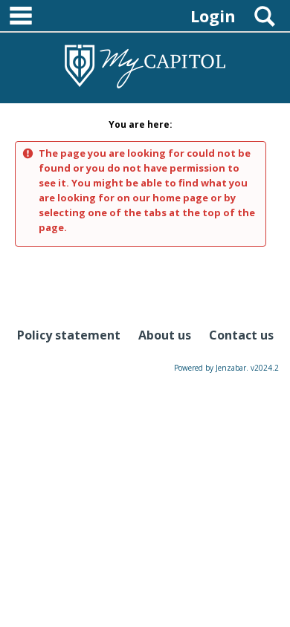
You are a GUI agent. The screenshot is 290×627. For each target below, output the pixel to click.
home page (180, 197)
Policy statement (68, 335)
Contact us (241, 335)
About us (164, 335)
